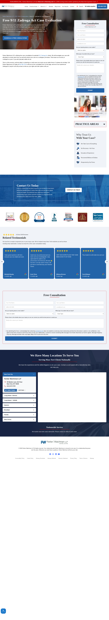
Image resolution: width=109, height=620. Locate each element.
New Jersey (7, 419)
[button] (80, 6)
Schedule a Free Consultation (15, 38)
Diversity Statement (63, 458)
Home (26, 6)
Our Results (65, 6)
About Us (43, 6)
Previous (2, 261)
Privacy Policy (73, 458)
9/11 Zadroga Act (43, 55)
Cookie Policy (30, 458)
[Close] (108, 2)
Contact (72, 6)
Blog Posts (57, 6)
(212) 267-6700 (11, 386)
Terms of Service (83, 458)
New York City (8, 374)
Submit (90, 90)
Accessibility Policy (19, 458)
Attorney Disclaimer (40, 458)
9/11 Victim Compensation (21, 16)
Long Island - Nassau (10, 395)
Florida (6, 414)
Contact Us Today (73, 190)
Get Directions (10, 390)
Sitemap (92, 458)
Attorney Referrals (52, 458)
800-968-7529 (102, 6)
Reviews (51, 6)
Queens (6, 405)
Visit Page (21, 390)
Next (107, 261)
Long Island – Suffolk (10, 400)
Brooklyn (7, 410)
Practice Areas (33, 6)
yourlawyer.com (81, 76)
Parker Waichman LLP (8, 16)
